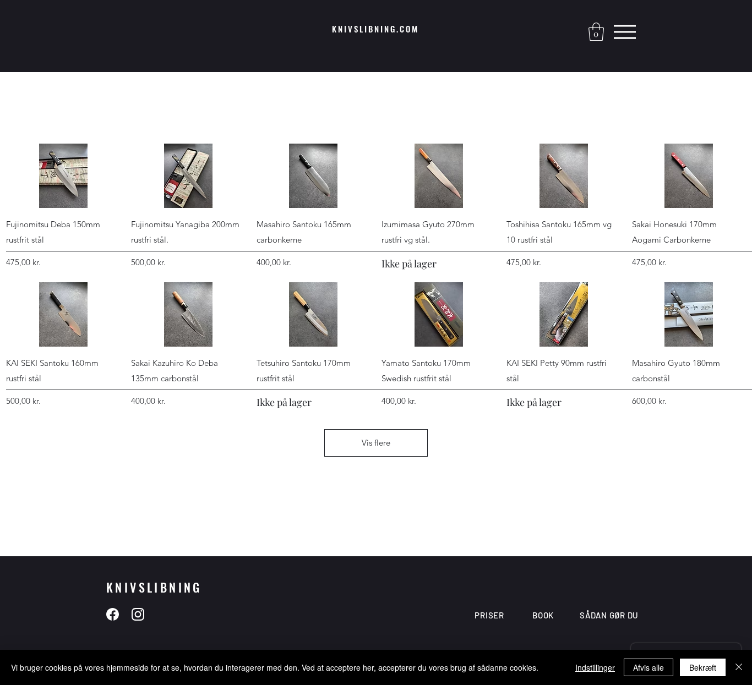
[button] (596, 32)
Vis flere (376, 442)
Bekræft (702, 667)
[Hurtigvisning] (63, 176)
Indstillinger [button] (595, 667)
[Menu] (624, 32)
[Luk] (738, 667)
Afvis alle (648, 667)
